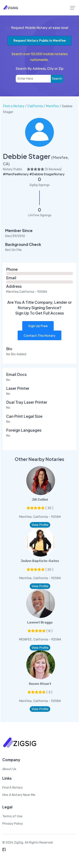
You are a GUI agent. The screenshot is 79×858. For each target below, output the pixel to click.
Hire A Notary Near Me (18, 795)
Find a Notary (13, 106)
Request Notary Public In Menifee (39, 40)
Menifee (52, 106)
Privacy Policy (12, 823)
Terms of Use (12, 816)
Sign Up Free (38, 326)
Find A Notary (12, 787)
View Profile (40, 525)
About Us (9, 769)
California (35, 106)
